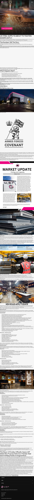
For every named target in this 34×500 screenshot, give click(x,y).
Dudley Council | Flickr (15, 475)
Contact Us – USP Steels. (19, 279)
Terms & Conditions (3, 492)
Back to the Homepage (7, 28)
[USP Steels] (4, 2)
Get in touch (1, 83)
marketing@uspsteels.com (8, 367)
